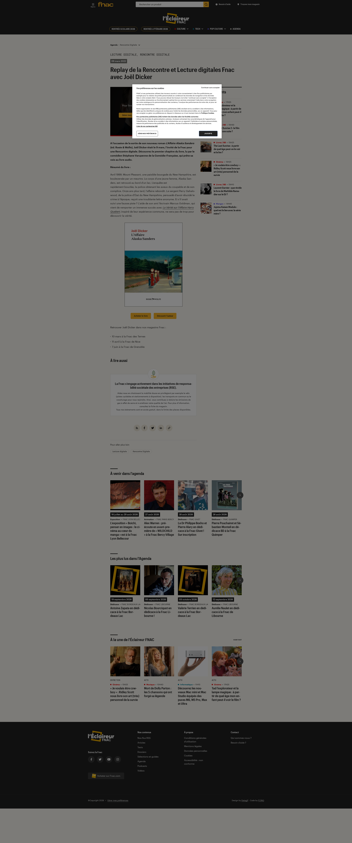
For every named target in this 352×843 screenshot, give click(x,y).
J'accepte (208, 133)
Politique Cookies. (207, 113)
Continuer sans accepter (210, 88)
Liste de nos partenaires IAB (147, 126)
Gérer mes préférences (147, 133)
